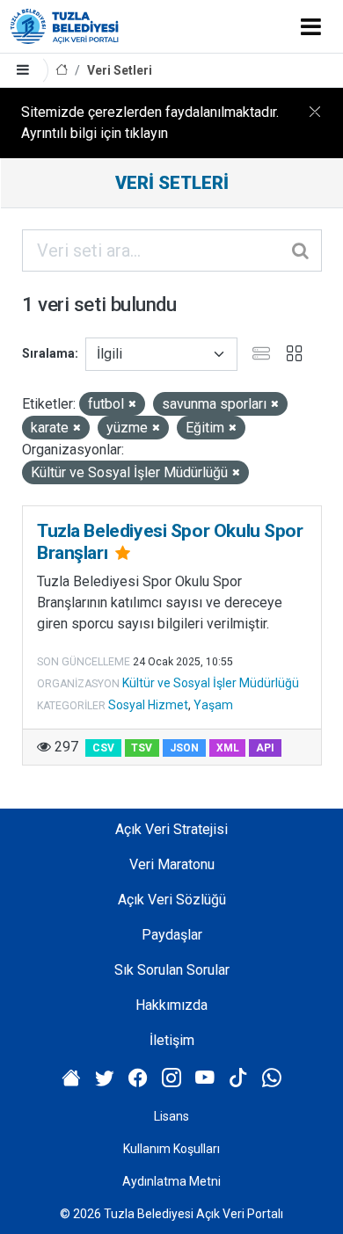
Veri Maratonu (172, 864)
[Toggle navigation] (310, 26)
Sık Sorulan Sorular (172, 970)
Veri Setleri (119, 70)
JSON (184, 748)
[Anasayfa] (61, 70)
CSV (103, 748)
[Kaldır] (132, 404)
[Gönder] (301, 250)
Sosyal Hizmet (148, 705)
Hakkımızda (171, 1005)
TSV (141, 748)
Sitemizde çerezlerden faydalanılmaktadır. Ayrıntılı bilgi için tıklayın (150, 123)
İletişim (172, 1040)
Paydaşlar (172, 934)
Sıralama (48, 353)
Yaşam (213, 705)
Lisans (171, 1116)
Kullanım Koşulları (171, 1149)
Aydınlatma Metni (171, 1181)
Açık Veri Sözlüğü (172, 899)
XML (227, 748)
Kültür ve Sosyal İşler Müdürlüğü (210, 683)
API (265, 748)
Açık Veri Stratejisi (171, 829)
